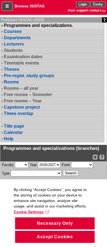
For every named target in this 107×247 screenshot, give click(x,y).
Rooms (11, 82)
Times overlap (18, 113)
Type (6, 173)
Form (66, 165)
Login (82, 4)
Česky (98, 4)
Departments (17, 37)
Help (8, 138)
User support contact (84, 10)
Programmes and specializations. (38, 25)
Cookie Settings (29, 212)
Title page (14, 126)
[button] (7, 6)
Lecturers (14, 44)
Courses (13, 31)
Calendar (13, 132)
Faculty (8, 165)
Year (33, 165)
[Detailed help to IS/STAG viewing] (102, 157)
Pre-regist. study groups (29, 75)
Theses (11, 69)
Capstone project (22, 107)
